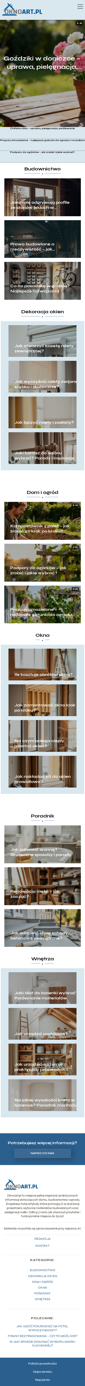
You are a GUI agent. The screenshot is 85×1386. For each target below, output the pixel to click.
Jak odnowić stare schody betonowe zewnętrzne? (39, 936)
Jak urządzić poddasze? (41, 1033)
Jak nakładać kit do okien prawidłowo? (42, 779)
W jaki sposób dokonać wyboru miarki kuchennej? (42, 1343)
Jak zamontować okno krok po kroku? (45, 708)
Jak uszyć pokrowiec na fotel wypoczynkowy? (42, 1328)
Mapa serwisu (42, 1372)
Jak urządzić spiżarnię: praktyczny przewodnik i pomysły (41, 1067)
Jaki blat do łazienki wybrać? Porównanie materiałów (46, 995)
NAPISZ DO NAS (42, 1153)
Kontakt (42, 1246)
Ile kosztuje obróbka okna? (43, 674)
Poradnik (42, 816)
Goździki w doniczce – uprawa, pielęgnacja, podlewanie (42, 63)
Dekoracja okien (42, 312)
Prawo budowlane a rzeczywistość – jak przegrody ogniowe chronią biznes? (40, 247)
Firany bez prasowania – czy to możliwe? (42, 1336)
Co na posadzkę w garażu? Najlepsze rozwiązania (40, 288)
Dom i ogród (42, 492)
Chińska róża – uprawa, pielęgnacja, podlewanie (42, 128)
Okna (43, 635)
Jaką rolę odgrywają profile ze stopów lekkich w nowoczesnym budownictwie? (40, 205)
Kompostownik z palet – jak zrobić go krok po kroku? (40, 528)
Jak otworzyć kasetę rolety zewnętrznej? (44, 348)
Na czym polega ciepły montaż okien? (39, 743)
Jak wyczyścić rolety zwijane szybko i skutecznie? (46, 384)
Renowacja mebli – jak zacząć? (35, 894)
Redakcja (42, 1239)
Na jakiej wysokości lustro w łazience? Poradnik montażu (45, 1103)
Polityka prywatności (42, 1363)
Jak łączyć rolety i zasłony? (44, 422)
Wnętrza (42, 959)
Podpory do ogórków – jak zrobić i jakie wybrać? (42, 152)
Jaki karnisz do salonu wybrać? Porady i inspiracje (44, 455)
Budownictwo (42, 169)
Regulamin (42, 1380)
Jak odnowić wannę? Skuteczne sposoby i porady (40, 852)
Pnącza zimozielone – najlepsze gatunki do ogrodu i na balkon (42, 140)
